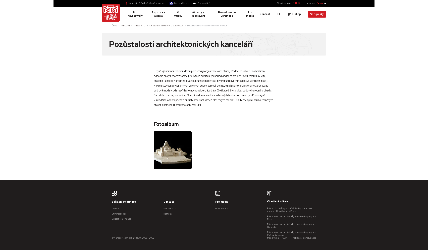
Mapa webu (273, 238)
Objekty (115, 208)
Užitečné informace (121, 219)
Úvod (114, 25)
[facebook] (293, 3)
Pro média (221, 202)
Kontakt (168, 214)
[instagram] (299, 3)
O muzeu (125, 25)
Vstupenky (317, 14)
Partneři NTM (170, 208)
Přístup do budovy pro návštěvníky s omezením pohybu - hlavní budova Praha (290, 209)
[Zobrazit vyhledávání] (279, 14)
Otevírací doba (119, 214)
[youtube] (296, 3)
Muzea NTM (139, 25)
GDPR (285, 238)
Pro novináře (221, 208)
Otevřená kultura (182, 3)
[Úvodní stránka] (111, 13)
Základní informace (124, 202)
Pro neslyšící (203, 3)
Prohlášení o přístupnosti (304, 238)
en (325, 3)
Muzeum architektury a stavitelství (166, 25)
